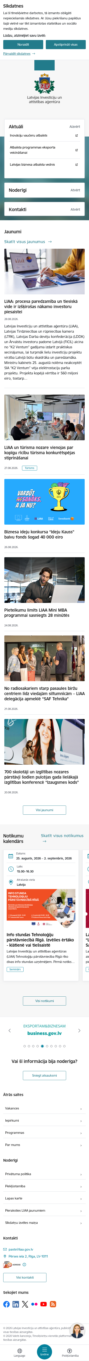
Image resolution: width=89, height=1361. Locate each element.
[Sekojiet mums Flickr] (34, 1304)
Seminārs (15, 969)
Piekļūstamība (15, 1186)
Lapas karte (13, 1198)
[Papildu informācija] (24, 1264)
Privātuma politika (18, 1174)
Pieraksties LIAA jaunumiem (25, 1210)
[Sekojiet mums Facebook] (6, 1304)
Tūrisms (29, 468)
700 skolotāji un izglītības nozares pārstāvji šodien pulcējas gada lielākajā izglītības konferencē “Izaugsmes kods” (41, 777)
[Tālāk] (79, 1030)
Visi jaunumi (44, 810)
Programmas (14, 1133)
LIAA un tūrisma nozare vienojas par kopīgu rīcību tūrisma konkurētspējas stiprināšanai (39, 452)
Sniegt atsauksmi (44, 1075)
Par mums (12, 1145)
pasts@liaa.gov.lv (21, 1249)
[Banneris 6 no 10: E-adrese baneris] (44, 1031)
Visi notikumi (44, 1001)
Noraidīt (23, 44)
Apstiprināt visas (66, 44)
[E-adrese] (12, 1264)
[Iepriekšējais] (9, 1030)
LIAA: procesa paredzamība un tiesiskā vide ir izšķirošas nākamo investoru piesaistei (41, 306)
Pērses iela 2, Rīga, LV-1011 (28, 1256)
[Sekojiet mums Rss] (53, 1304)
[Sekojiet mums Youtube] (43, 1304)
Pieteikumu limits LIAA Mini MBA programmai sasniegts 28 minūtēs (36, 612)
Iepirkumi (12, 1120)
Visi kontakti (25, 1277)
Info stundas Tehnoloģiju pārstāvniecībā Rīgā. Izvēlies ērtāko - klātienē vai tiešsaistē (40, 940)
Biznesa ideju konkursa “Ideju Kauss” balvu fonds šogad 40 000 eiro (39, 534)
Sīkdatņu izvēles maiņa (21, 1223)
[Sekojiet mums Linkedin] (16, 1304)
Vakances (12, 1108)
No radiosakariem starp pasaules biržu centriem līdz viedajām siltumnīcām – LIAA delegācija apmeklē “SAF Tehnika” (44, 693)
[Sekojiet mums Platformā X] (25, 1304)
